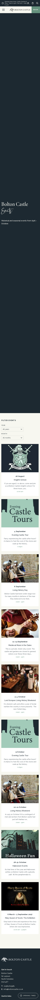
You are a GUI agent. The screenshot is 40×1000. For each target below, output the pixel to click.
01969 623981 (9, 986)
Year (3, 425)
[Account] (28, 3)
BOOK (35, 9)
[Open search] (37, 3)
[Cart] (33, 3)
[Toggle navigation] (3, 10)
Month (4, 434)
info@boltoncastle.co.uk (13, 989)
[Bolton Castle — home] (16, 959)
